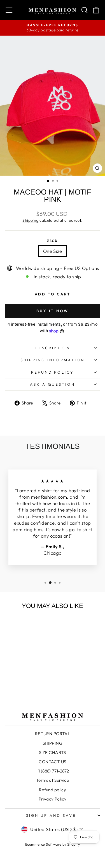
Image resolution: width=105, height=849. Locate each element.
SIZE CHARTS (52, 752)
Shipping (30, 220)
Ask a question (52, 384)
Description (53, 348)
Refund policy (52, 372)
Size (53, 240)
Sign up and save (51, 815)
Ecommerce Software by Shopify (52, 844)
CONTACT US (52, 761)
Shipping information (52, 360)
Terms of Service (52, 780)
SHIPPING (52, 743)
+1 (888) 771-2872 (52, 771)
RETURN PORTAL (52, 733)
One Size (52, 251)
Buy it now (52, 311)
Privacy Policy (53, 799)
